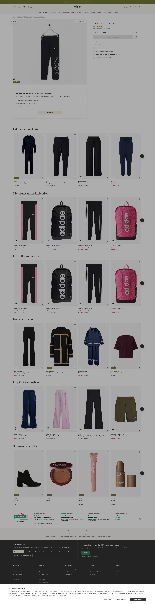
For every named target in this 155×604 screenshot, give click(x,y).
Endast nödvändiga (120, 599)
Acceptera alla (138, 599)
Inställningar (107, 599)
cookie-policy (62, 595)
